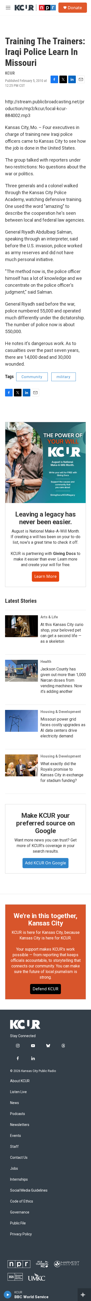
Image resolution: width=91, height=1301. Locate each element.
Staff (14, 1147)
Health (45, 662)
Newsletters (19, 1125)
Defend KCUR (45, 989)
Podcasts (17, 1114)
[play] (8, 1294)
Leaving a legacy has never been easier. (45, 518)
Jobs (14, 1168)
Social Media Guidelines (29, 1190)
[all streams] (84, 1294)
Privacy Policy (21, 1234)
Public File (18, 1223)
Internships (19, 1179)
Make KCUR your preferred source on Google (45, 823)
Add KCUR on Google (45, 863)
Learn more (45, 576)
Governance (19, 1212)
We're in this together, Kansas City (45, 919)
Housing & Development (60, 712)
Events (15, 1136)
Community (31, 377)
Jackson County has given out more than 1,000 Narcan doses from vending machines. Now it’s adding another (63, 680)
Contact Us (19, 1158)
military (64, 377)
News (14, 1103)
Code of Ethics (21, 1201)
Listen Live (18, 1092)
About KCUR (20, 1081)
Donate (75, 7)
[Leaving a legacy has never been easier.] (45, 462)
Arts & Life (49, 617)
